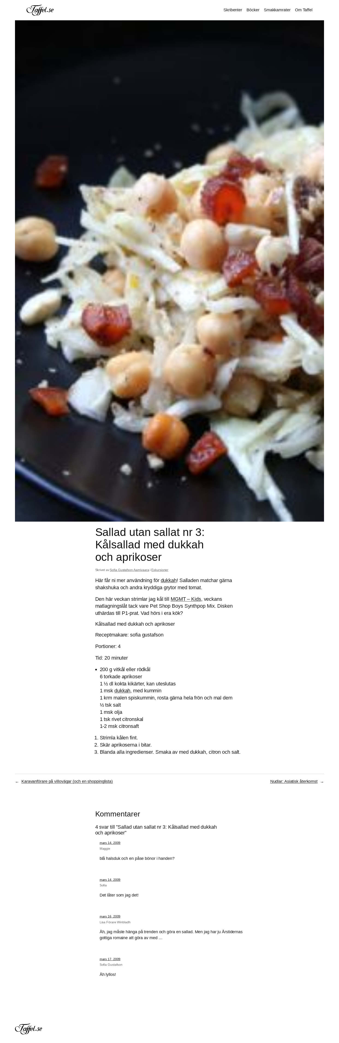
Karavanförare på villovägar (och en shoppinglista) (67, 781)
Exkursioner (159, 570)
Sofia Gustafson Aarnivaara (129, 570)
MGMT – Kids (186, 599)
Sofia (103, 885)
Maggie (105, 848)
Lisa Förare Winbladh (115, 922)
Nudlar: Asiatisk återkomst (294, 781)
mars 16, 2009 (110, 916)
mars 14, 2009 (110, 843)
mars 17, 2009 (110, 959)
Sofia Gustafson (111, 964)
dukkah (169, 580)
